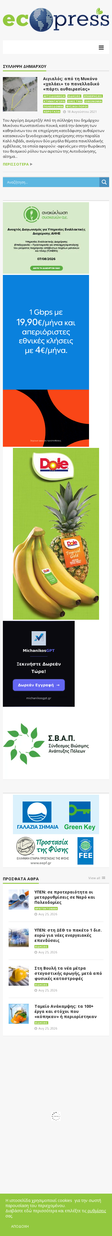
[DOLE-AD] (56, 533)
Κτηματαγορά (54, 101)
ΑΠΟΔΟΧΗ (20, 1226)
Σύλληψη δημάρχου (24, 66)
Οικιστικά (75, 101)
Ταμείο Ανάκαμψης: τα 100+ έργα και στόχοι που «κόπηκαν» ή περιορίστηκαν (65, 1011)
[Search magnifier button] (104, 182)
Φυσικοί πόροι (77, 106)
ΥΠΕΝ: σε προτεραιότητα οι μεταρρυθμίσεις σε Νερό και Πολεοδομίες (64, 897)
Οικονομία (93, 101)
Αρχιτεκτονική (46, 908)
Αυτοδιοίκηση (54, 96)
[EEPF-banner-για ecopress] (56, 830)
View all (94, 878)
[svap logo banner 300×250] (46, 743)
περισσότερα (16, 164)
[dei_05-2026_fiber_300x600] (46, 360)
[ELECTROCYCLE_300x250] (46, 237)
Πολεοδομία (53, 106)
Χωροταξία (52, 111)
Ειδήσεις (74, 96)
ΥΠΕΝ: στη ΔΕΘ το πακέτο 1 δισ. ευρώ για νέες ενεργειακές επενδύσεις (68, 935)
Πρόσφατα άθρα (21, 879)
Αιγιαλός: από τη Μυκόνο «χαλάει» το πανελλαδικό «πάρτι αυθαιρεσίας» (71, 84)
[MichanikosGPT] (39, 663)
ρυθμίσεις (97, 1210)
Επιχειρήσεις (93, 96)
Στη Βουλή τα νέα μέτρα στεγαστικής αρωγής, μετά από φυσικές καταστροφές (68, 973)
